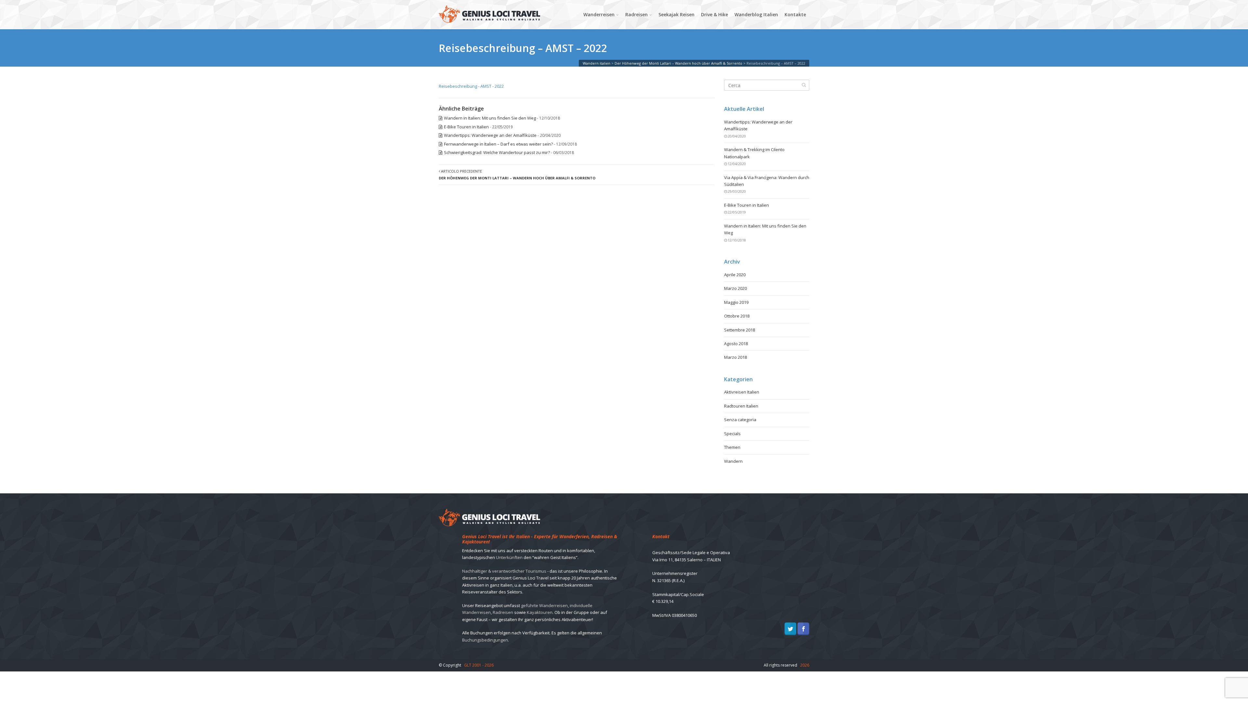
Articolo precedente (517, 174)
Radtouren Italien (741, 406)
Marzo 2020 (735, 288)
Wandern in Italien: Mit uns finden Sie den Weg (490, 118)
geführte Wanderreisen (544, 605)
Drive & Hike (714, 14)
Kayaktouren (539, 612)
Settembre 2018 (739, 330)
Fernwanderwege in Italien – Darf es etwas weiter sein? (498, 144)
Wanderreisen (599, 14)
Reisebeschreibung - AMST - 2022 (471, 86)
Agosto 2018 (736, 343)
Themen (732, 447)
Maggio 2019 (736, 302)
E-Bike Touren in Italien (466, 127)
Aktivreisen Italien (741, 392)
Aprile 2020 (735, 275)
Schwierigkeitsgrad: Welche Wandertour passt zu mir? (497, 152)
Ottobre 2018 (736, 316)
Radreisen (636, 14)
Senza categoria (740, 419)
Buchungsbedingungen (485, 640)
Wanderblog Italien (756, 14)
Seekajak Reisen (676, 14)
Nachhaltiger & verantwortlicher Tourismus (504, 571)
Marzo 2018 (735, 357)
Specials (732, 433)
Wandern (733, 461)
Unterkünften (509, 557)
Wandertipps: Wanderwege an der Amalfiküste (490, 135)
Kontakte (795, 14)
